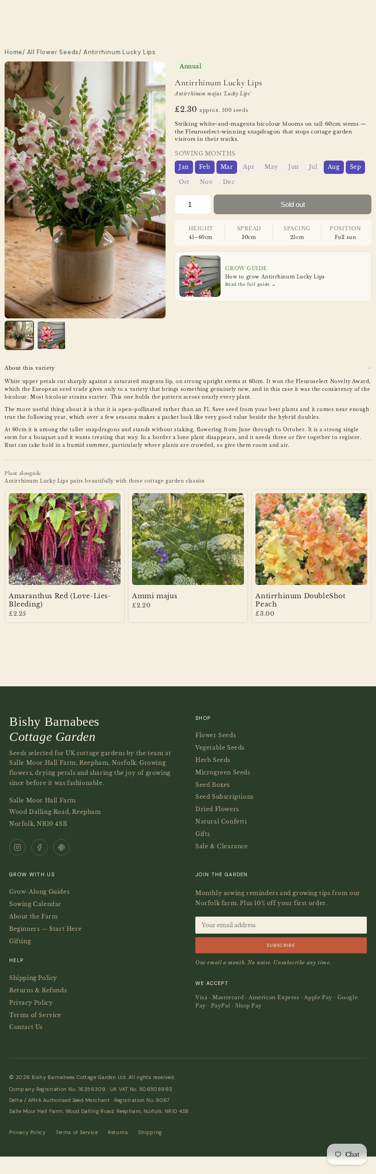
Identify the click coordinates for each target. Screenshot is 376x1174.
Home (13, 52)
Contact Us (26, 1027)
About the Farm (33, 916)
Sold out (293, 204)
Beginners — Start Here (45, 928)
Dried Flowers (217, 809)
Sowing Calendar (35, 904)
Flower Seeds (215, 735)
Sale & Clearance (221, 846)
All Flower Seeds (53, 52)
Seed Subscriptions (224, 796)
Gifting (20, 941)
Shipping (150, 1132)
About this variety (30, 368)
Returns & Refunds (37, 990)
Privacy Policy (31, 1002)
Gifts (202, 833)
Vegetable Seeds (219, 747)
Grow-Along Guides (39, 891)
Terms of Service (35, 1015)
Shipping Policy (33, 977)
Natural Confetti (221, 821)
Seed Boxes (212, 784)
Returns (118, 1132)
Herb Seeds (212, 760)
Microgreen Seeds (222, 772)
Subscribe (281, 945)
